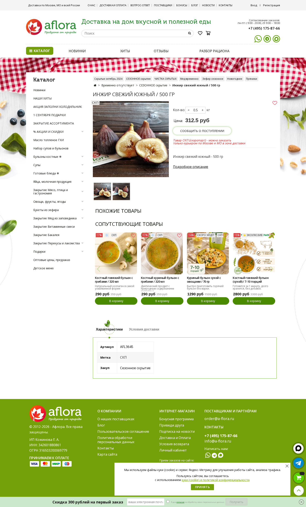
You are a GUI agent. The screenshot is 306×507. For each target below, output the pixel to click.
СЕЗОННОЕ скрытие (138, 79)
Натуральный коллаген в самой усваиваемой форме (114, 287)
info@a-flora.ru (217, 441)
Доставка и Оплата (113, 5)
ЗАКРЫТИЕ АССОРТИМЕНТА (53, 123)
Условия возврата (174, 444)
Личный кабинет (173, 450)
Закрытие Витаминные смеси (54, 227)
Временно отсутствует (117, 85)
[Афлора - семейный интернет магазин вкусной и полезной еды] (51, 26)
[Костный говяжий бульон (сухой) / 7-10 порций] (254, 253)
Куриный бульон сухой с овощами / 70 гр (204, 279)
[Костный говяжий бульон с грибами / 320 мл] (116, 253)
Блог (194, 5)
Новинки (39, 90)
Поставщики (163, 5)
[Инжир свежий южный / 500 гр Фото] (131, 139)
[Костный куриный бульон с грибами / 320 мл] (162, 253)
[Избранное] (200, 34)
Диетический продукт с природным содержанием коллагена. (157, 288)
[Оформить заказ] (298, 478)
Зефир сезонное (212, 79)
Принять (202, 487)
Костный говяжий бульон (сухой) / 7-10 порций (251, 279)
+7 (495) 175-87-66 (264, 28)
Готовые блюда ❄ (46, 173)
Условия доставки (144, 329)
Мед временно (189, 79)
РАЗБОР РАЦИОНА (214, 51)
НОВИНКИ (77, 51)
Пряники (251, 79)
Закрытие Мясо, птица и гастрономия (50, 191)
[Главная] (95, 85)
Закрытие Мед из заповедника (55, 218)
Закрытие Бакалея (46, 235)
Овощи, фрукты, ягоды (49, 202)
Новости (208, 5)
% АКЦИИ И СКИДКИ (48, 132)
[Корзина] (209, 33)
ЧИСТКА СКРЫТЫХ (165, 79)
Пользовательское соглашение (123, 431)
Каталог (41, 50)
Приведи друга (171, 425)
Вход (254, 5)
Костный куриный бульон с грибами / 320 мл (160, 279)
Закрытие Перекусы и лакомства (56, 243)
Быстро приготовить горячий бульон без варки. (205, 287)
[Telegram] (267, 38)
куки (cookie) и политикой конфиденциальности (215, 480)
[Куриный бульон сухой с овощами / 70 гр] (208, 253)
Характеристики (109, 329)
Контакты (225, 5)
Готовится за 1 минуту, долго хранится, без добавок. (250, 287)
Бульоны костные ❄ (47, 157)
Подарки (39, 252)
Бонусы (181, 5)
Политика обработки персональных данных (115, 440)
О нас (91, 5)
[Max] (276, 38)
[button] (98, 253)
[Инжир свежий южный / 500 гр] (102, 191)
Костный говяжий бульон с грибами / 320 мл (114, 279)
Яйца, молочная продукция (52, 182)
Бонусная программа (176, 419)
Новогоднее (234, 79)
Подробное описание (190, 166)
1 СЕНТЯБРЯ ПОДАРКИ (49, 115)
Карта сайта (107, 454)
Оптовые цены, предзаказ (51, 260)
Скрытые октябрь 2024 (108, 79)
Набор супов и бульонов (50, 148)
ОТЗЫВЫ (161, 51)
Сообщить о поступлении (202, 131)
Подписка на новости (177, 431)
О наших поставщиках (115, 419)
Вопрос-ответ (140, 5)
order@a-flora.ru (219, 418)
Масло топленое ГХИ (48, 140)
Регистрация (271, 5)
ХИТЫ (125, 51)
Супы (36, 165)
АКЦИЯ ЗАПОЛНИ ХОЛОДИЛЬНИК (57, 107)
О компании (109, 411)
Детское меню (43, 268)
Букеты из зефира (46, 210)
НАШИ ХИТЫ (42, 98)
